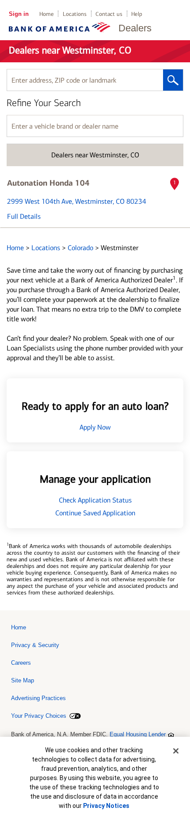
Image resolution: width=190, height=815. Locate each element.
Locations (75, 14)
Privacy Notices (106, 805)
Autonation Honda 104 (48, 183)
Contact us (108, 14)
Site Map (22, 680)
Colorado (81, 248)
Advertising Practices (38, 698)
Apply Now (95, 427)
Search (173, 80)
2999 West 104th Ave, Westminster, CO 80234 (76, 201)
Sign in (19, 14)
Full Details (24, 216)
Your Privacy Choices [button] (38, 715)
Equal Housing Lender (138, 734)
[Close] (176, 751)
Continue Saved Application (95, 513)
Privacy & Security (35, 645)
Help (136, 14)
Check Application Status (95, 500)
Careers (21, 662)
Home (46, 14)
